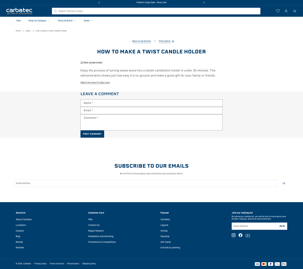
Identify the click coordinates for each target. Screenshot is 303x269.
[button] (295, 11)
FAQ (90, 219)
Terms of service (57, 263)
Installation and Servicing (101, 236)
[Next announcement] (204, 2)
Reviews (20, 247)
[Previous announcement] (99, 2)
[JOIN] (283, 183)
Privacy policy (40, 263)
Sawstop (164, 236)
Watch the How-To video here (95, 82)
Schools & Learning (170, 247)
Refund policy (73, 263)
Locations (21, 225)
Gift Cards (165, 242)
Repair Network (96, 230)
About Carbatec (24, 219)
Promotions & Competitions (102, 242)
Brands (19, 242)
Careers (20, 230)
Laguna (164, 225)
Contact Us (94, 225)
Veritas (164, 230)
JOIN (282, 226)
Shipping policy (89, 263)
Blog (18, 236)
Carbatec (165, 219)
